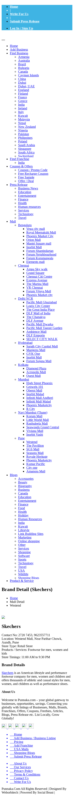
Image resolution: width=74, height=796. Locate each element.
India (21, 104)
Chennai (23, 265)
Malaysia (24, 119)
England (23, 90)
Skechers (7, 673)
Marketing (24, 537)
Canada (23, 71)
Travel (22, 217)
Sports (22, 559)
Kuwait (23, 115)
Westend (31, 442)
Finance (23, 199)
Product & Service (22, 580)
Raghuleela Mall (37, 423)
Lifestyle (23, 530)
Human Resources (30, 519)
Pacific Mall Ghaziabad (41, 302)
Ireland (22, 108)
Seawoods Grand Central (42, 427)
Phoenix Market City (39, 236)
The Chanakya (35, 317)
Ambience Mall (36, 331)
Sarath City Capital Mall (42, 346)
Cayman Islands (28, 75)
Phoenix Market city (39, 295)
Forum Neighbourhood (41, 254)
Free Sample (26, 177)
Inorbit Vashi (34, 434)
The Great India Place (40, 309)
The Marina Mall (37, 284)
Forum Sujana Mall (38, 361)
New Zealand (27, 126)
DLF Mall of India (38, 313)
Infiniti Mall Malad (38, 401)
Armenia (23, 57)
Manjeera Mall (35, 350)
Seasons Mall (35, 453)
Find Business (19, 53)
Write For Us (19, 14)
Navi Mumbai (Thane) (32, 412)
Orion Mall (33, 240)
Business (24, 489)
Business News (28, 188)
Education (24, 192)
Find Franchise (19, 159)
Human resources (29, 206)
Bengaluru (25, 225)
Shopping (24, 552)
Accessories (26, 478)
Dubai (22, 82)
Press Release (19, 184)
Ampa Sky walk (36, 269)
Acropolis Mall (36, 372)
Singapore (24, 148)
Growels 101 (34, 387)
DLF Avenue (34, 320)
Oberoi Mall (34, 390)
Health (22, 203)
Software (24, 556)
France (22, 97)
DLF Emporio (35, 335)
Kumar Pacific (35, 464)
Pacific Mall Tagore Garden (44, 328)
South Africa (26, 152)
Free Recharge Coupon (33, 173)
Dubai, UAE (26, 86)
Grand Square (35, 273)
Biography (25, 486)
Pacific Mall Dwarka (39, 324)
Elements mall (35, 262)
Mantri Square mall (38, 243)
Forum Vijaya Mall (38, 291)
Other (21, 545)
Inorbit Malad (35, 394)
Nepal (22, 123)
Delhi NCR (25, 298)
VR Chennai (34, 287)
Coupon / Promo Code (32, 170)
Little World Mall (37, 420)
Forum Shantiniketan (39, 251)
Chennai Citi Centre (39, 276)
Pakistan (23, 134)
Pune (21, 438)
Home (14, 6)
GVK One (33, 353)
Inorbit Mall (34, 247)
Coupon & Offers (21, 166)
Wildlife (23, 574)
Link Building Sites (30, 533)
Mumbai (23, 379)
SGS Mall (32, 449)
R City (30, 409)
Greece (22, 101)
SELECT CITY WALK (42, 339)
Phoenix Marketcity (39, 405)
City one (31, 467)
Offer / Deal (26, 181)
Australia (24, 60)
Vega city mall (35, 228)
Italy (21, 112)
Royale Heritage (36, 456)
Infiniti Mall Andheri (39, 398)
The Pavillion (35, 445)
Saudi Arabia (26, 145)
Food (21, 508)
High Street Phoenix (39, 383)
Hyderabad (25, 342)
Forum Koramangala (39, 258)
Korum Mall (34, 416)
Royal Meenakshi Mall (41, 232)
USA (21, 570)
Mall (13, 221)
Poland (22, 141)
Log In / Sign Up (21, 28)
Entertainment (27, 195)
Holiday (23, 515)
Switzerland (26, 156)
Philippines (25, 137)
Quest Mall (33, 375)
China (22, 79)
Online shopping (29, 541)
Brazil (22, 64)
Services (23, 210)
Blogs (13, 475)
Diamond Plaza (36, 368)
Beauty (22, 482)
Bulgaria (23, 68)
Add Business (19, 49)
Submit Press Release (24, 21)
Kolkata (23, 364)
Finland (23, 93)
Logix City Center (38, 306)
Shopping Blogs (28, 578)
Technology (26, 214)
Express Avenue (36, 280)
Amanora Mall (35, 471)
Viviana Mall (34, 431)
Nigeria (23, 130)
